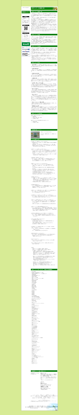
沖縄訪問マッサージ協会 (44, 386)
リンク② (43, 398)
